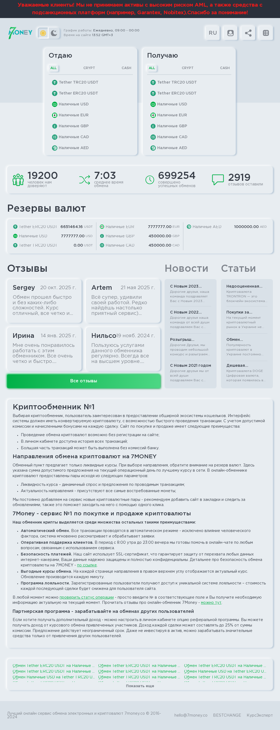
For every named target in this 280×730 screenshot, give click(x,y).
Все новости (167, 398)
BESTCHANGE (227, 715)
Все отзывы (83, 381)
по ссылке (87, 565)
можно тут (211, 602)
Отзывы (27, 269)
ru (213, 33)
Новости (186, 269)
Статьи (238, 269)
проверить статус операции (87, 597)
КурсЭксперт (260, 715)
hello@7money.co (191, 715)
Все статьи (223, 398)
